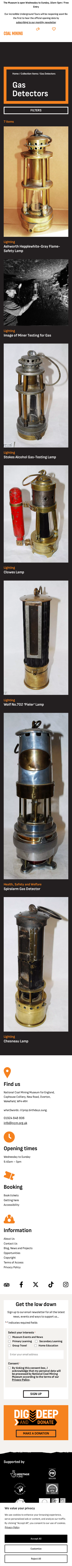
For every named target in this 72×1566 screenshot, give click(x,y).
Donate (62, 29)
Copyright (10, 1258)
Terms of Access (13, 1262)
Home (15, 73)
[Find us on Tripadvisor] (7, 1285)
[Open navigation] (65, 38)
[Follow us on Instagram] (65, 1285)
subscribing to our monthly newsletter (36, 22)
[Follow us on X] (36, 1285)
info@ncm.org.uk (15, 1123)
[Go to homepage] (13, 34)
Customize (36, 1548)
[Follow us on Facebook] (21, 1285)
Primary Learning (22, 1341)
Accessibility (11, 1205)
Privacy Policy (12, 1527)
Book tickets (11, 1195)
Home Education (48, 1345)
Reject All (36, 1558)
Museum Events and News (27, 1337)
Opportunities (12, 1253)
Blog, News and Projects (18, 1248)
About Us (9, 1239)
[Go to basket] (58, 38)
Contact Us (10, 1243)
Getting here (11, 1200)
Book (45, 29)
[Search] (49, 38)
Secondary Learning (50, 1341)
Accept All (36, 1538)
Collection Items (29, 73)
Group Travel (19, 1345)
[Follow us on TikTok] (51, 1285)
